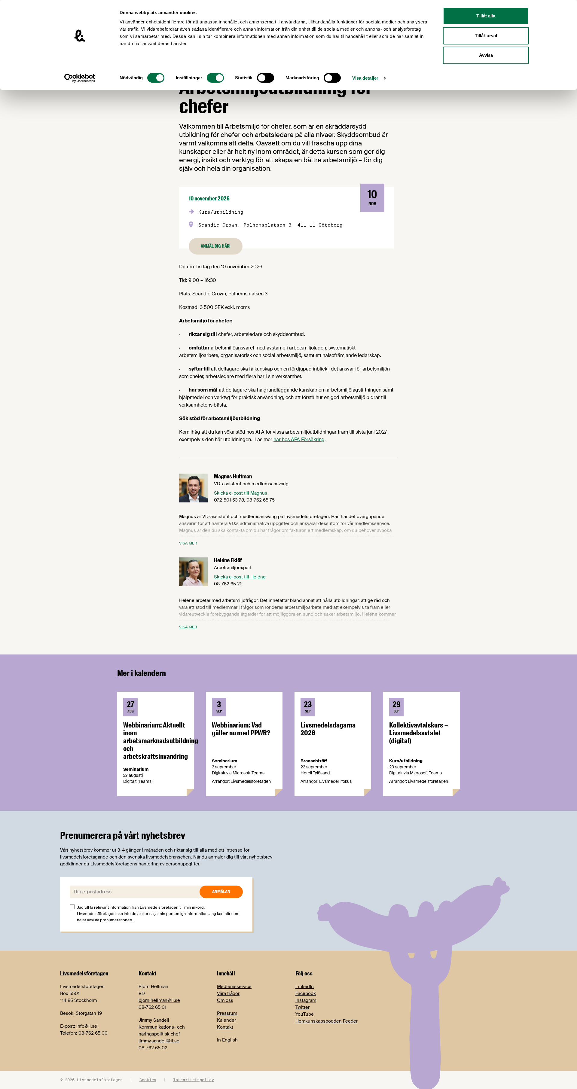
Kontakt (225, 1027)
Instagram (305, 1000)
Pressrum (227, 1013)
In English (227, 1040)
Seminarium (135, 769)
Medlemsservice (234, 987)
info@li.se (86, 1026)
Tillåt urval (486, 35)
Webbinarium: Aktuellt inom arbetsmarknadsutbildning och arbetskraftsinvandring (160, 741)
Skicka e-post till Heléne (240, 577)
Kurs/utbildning (220, 212)
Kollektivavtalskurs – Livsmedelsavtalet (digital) (418, 733)
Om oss (225, 1000)
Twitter (302, 1007)
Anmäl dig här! (215, 246)
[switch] (215, 78)
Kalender (226, 1020)
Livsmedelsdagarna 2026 (328, 729)
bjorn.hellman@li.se (159, 1000)
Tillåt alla (485, 15)
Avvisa (486, 55)
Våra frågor (228, 993)
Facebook (305, 993)
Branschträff (314, 761)
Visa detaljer (365, 78)
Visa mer (188, 543)
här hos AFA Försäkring (299, 439)
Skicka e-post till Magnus (240, 493)
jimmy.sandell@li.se (159, 1041)
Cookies (147, 1080)
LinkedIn (304, 987)
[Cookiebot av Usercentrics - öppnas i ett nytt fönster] (79, 78)
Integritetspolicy (193, 1080)
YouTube (304, 1014)
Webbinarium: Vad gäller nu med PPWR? (241, 729)
